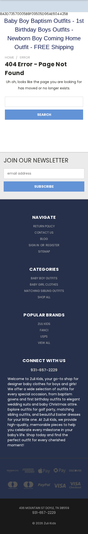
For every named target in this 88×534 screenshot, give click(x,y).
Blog (44, 239)
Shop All (44, 297)
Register (52, 245)
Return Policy (44, 226)
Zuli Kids (44, 324)
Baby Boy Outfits (44, 278)
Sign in (34, 245)
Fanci (44, 330)
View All (44, 343)
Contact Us (44, 232)
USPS (44, 336)
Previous (7, 529)
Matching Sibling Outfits (44, 291)
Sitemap (44, 251)
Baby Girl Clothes (44, 284)
